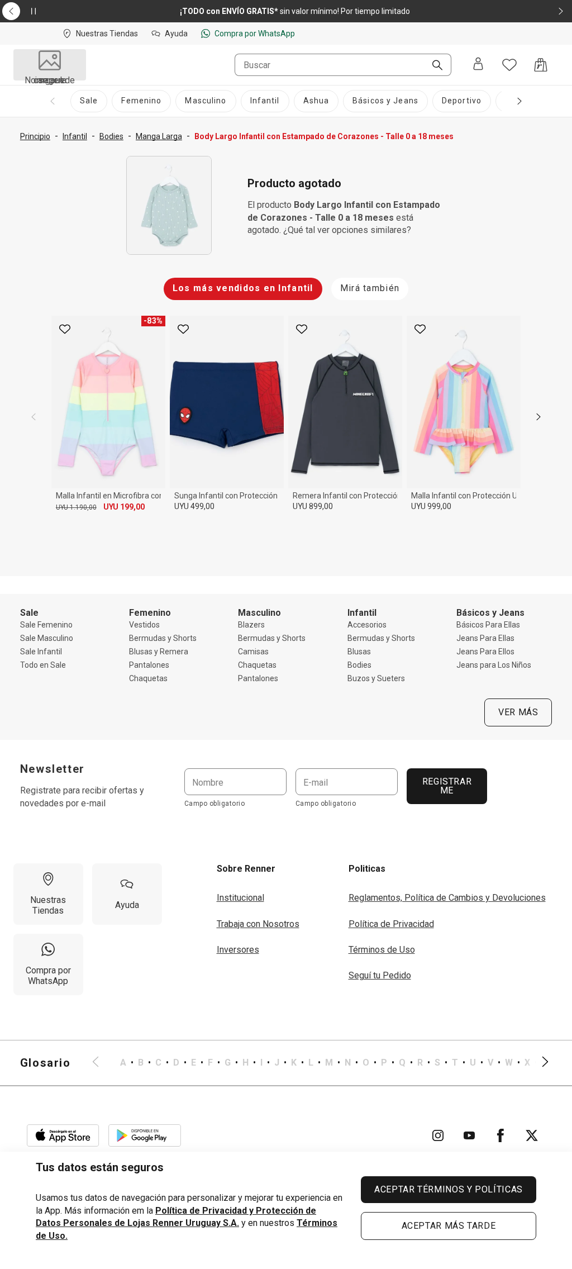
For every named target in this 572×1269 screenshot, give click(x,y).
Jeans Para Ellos (485, 651)
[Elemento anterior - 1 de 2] (11, 11)
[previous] (33, 416)
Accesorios (367, 624)
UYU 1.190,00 (76, 507)
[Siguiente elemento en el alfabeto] (538, 1062)
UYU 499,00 (194, 506)
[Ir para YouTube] (469, 1135)
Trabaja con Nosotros (258, 924)
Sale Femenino (46, 624)
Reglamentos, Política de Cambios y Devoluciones (447, 897)
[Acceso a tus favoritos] (509, 64)
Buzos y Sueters (376, 678)
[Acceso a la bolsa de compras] (540, 64)
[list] (320, 1062)
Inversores (238, 949)
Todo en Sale (43, 664)
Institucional (240, 897)
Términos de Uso (382, 949)
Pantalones (149, 664)
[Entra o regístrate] (478, 65)
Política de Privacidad (391, 924)
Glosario (45, 1063)
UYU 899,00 (313, 506)
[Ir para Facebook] (500, 1135)
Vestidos (144, 624)
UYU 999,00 (431, 506)
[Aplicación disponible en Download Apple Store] (63, 1135)
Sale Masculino (46, 638)
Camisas (253, 651)
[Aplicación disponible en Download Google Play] (144, 1135)
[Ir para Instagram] (438, 1135)
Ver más (518, 712)
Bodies (359, 664)
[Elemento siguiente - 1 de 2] (561, 11)
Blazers (251, 624)
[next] (538, 416)
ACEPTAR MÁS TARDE (449, 1225)
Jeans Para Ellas (485, 638)
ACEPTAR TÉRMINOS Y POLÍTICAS (448, 1189)
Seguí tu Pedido (380, 975)
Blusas (359, 651)
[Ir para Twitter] (531, 1135)
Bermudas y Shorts (163, 638)
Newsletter (52, 769)
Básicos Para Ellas (488, 624)
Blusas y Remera (158, 651)
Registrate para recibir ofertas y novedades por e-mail (82, 796)
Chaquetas (148, 678)
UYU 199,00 (124, 506)
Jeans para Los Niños (493, 664)
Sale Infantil (41, 651)
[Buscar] (432, 66)
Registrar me (446, 786)
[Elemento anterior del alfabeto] (102, 1062)
